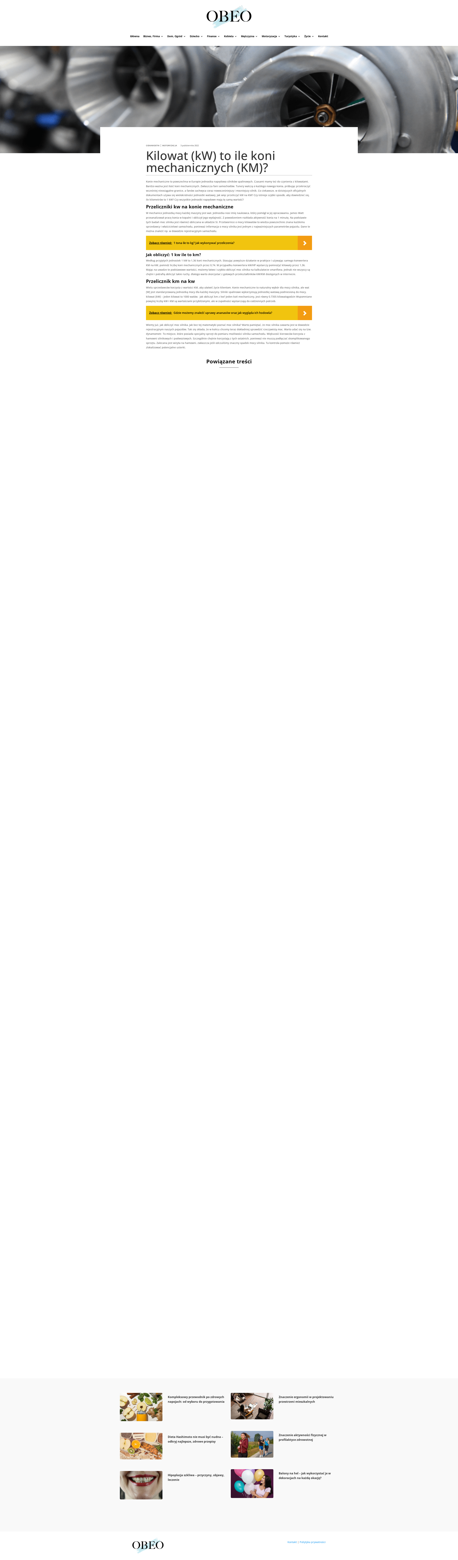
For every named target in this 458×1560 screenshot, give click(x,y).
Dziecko (194, 36)
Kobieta (228, 36)
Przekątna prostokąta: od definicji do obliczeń (181, 1161)
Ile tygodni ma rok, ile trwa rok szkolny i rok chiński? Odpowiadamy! (203, 1327)
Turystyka (290, 36)
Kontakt (323, 36)
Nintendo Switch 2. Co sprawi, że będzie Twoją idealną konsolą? (198, 665)
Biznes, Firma (151, 36)
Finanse (211, 36)
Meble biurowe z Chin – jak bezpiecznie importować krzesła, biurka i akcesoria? (214, 500)
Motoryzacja (269, 36)
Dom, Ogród (174, 36)
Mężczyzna (247, 36)
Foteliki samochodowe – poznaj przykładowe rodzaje (188, 996)
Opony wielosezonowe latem (164, 830)
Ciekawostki (152, 145)
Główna (134, 36)
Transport (155, 506)
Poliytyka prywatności (313, 1542)
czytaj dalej (144, 520)
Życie (307, 36)
